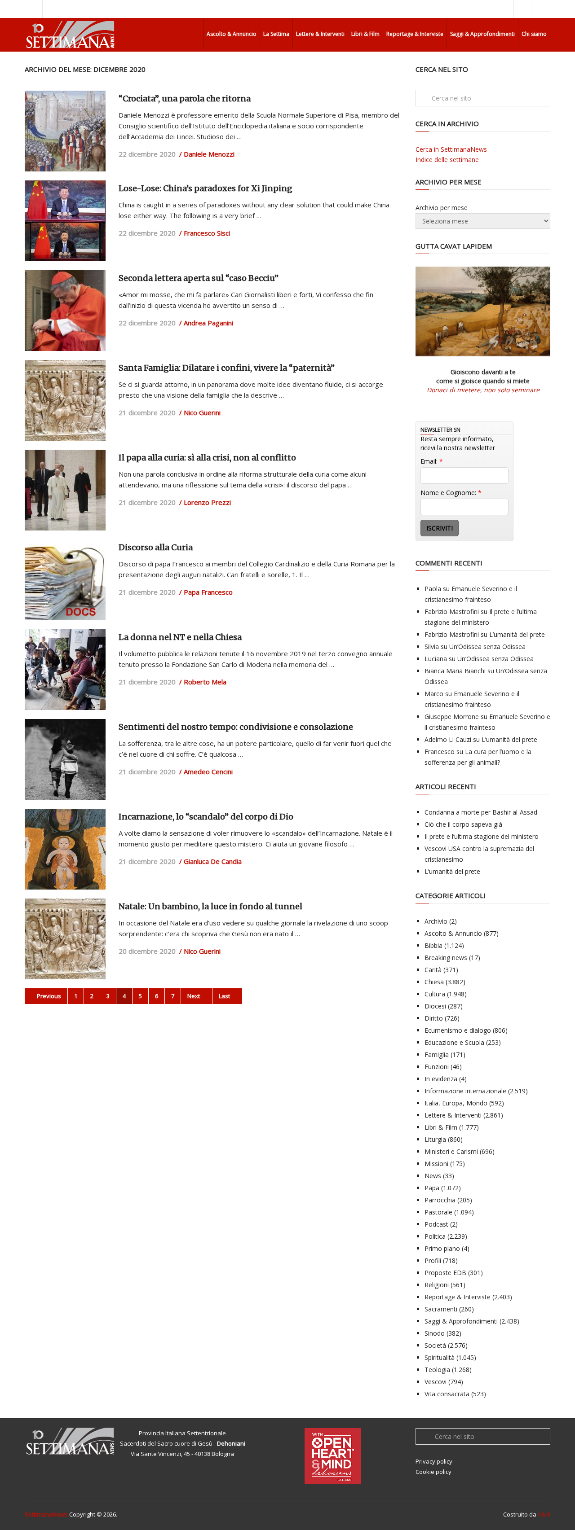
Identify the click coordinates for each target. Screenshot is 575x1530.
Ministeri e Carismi (451, 1151)
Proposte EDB (445, 1272)
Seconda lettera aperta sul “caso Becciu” (199, 278)
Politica (435, 1236)
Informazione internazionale (465, 1091)
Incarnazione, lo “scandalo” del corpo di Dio (206, 816)
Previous (48, 996)
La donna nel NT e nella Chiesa (180, 637)
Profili (433, 1260)
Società (435, 1345)
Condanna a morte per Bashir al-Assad (481, 812)
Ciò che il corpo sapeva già (463, 824)
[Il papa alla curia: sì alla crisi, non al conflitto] (65, 490)
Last (225, 996)
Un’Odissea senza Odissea (487, 646)
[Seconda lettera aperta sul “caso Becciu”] (65, 310)
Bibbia (433, 945)
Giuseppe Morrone (452, 716)
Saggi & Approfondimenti (482, 34)
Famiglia (437, 1054)
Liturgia (435, 1139)
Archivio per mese (442, 207)
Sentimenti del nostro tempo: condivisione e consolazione (236, 727)
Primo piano (442, 1248)
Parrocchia (440, 1200)
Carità (433, 969)
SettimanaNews (46, 1514)
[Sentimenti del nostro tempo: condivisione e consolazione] (65, 759)
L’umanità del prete (517, 634)
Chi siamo (534, 34)
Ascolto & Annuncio (232, 34)
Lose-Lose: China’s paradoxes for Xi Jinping (205, 188)
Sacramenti (441, 1309)
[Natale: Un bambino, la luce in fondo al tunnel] (65, 939)
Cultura (435, 994)
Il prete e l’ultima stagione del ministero (482, 836)
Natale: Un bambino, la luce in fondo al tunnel (210, 906)
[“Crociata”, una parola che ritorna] (65, 131)
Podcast (436, 1224)
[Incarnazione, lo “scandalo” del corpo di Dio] (65, 849)
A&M (544, 1514)
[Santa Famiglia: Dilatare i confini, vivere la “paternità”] (65, 400)
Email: (431, 461)
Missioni (436, 1163)
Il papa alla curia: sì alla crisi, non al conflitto (207, 457)
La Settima (276, 34)
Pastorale (438, 1212)
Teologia (437, 1369)
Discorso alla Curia (156, 547)
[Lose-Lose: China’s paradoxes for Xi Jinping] (65, 220)
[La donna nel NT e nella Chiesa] (65, 669)
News (433, 1175)
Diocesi (435, 1006)
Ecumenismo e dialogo (458, 1030)
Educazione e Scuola (454, 1042)
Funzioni (437, 1066)
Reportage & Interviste (414, 34)
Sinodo (435, 1333)
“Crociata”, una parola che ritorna (185, 98)
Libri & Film (365, 34)
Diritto (434, 1018)
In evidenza (441, 1078)
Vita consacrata (447, 1394)
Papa (432, 1188)
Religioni (437, 1284)
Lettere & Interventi (320, 34)
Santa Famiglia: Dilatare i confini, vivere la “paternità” (227, 368)
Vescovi (436, 1381)
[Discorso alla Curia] (65, 579)
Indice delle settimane (447, 159)
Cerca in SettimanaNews (451, 149)
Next (194, 996)
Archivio (436, 921)
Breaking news (446, 957)
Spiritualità (440, 1357)
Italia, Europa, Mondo (456, 1103)
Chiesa (434, 982)
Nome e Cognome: (451, 492)
